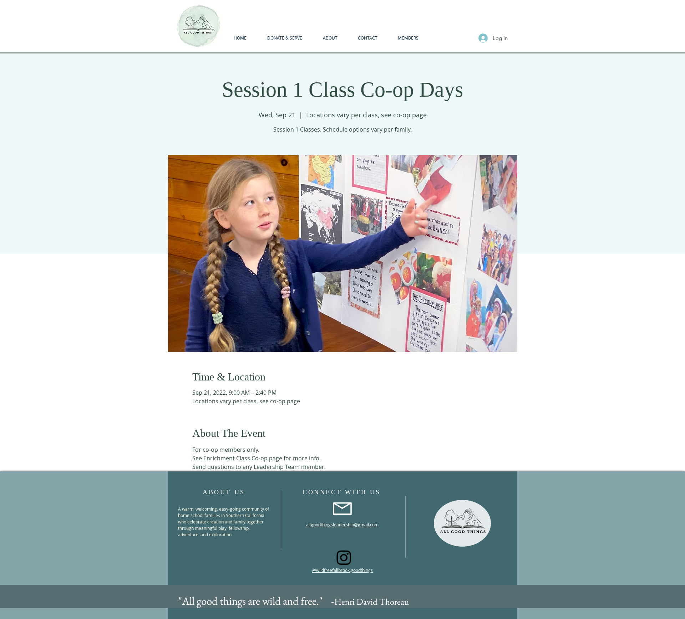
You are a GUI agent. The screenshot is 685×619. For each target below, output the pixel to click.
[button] (330, 38)
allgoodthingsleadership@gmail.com (342, 524)
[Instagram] (344, 557)
